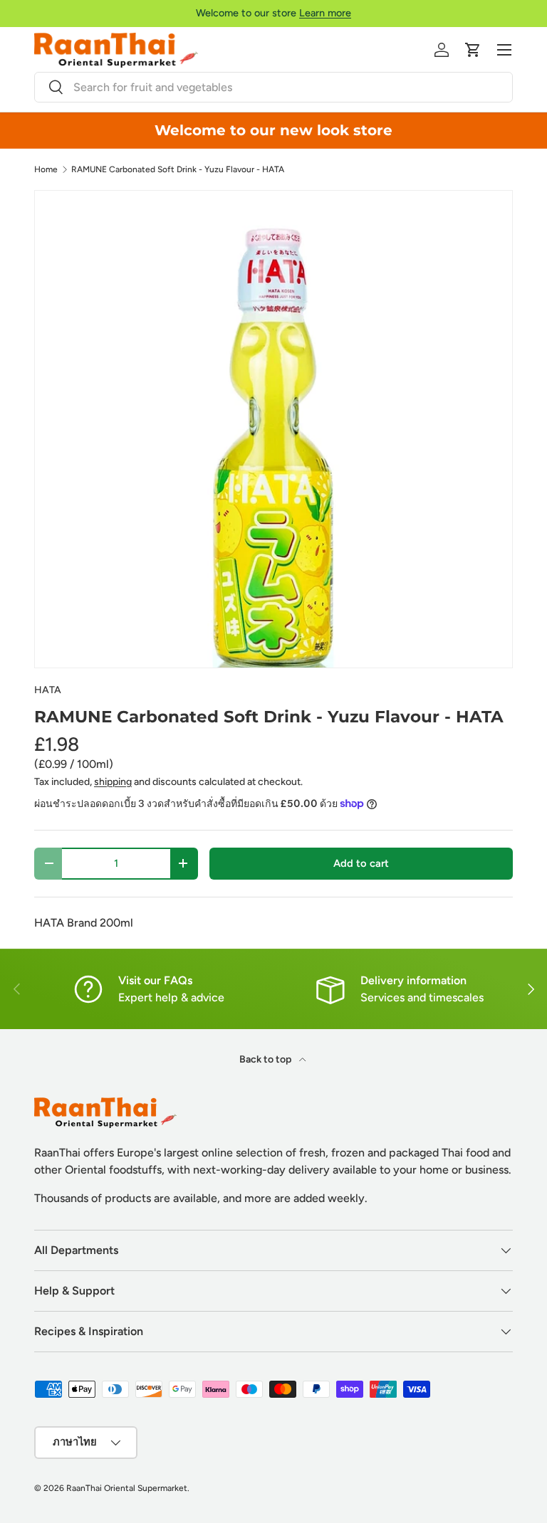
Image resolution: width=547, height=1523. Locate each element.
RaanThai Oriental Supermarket (126, 1488)
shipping (113, 782)
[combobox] (273, 87)
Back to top (266, 1059)
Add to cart (361, 863)
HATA (47, 690)
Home (46, 169)
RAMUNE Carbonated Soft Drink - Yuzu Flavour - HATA (177, 169)
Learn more (325, 12)
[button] (473, 49)
